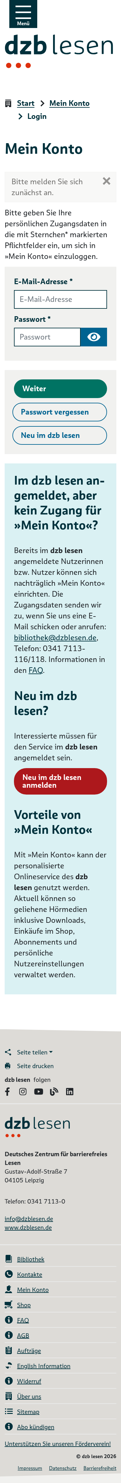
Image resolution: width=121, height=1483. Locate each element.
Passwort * (32, 319)
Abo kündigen (35, 1427)
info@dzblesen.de (29, 1219)
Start (25, 103)
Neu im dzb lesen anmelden (51, 781)
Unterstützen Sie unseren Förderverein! (58, 1444)
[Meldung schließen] (106, 181)
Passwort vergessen (55, 412)
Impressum (30, 1468)
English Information (43, 1366)
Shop (24, 1305)
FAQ (36, 670)
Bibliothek (30, 1259)
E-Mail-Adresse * (43, 281)
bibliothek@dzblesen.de (55, 637)
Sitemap (28, 1412)
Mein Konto (69, 103)
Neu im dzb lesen (50, 435)
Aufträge (29, 1351)
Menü (23, 23)
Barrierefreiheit (99, 1468)
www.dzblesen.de (28, 1227)
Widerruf (29, 1381)
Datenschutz (63, 1468)
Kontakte (29, 1274)
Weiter (34, 388)
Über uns (29, 1396)
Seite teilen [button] (32, 1052)
